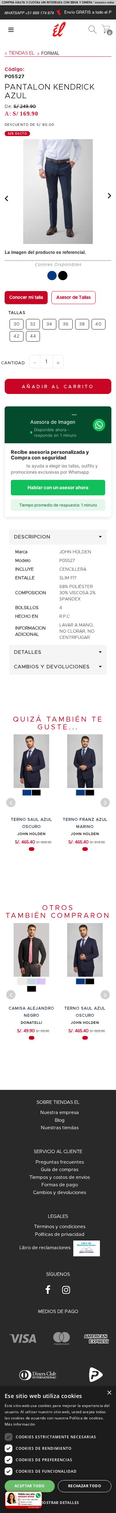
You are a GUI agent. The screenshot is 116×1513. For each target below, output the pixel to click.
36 (66, 324)
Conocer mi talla (26, 297)
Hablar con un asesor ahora (58, 487)
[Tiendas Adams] (92, 26)
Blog (60, 1120)
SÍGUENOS (58, 1274)
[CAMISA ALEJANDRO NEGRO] (31, 950)
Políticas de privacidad (59, 1234)
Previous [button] (6, 198)
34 (49, 324)
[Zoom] (58, 191)
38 (82, 324)
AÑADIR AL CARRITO (58, 387)
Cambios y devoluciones (59, 1192)
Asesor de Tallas (73, 297)
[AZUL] (52, 275)
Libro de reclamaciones (45, 1247)
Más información (20, 1424)
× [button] (109, 1393)
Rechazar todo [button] (84, 1486)
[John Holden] (105, 26)
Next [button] (109, 195)
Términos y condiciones (59, 1226)
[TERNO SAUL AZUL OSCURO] (31, 761)
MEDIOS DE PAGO (58, 1311)
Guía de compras (59, 1169)
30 (17, 324)
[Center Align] (11, 29)
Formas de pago (59, 1185)
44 (33, 336)
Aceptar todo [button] (30, 1486)
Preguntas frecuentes (60, 1162)
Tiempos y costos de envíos (59, 1177)
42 (17, 336)
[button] (58, 1502)
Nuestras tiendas (60, 1128)
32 (33, 324)
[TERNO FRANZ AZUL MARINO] (85, 761)
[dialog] (58, 1449)
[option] (58, 191)
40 (98, 324)
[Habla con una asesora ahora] (23, 1500)
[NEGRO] (62, 275)
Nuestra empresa (59, 1112)
